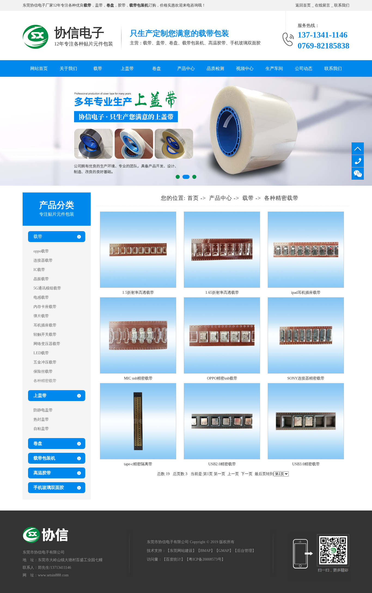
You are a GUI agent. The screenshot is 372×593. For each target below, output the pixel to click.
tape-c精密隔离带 (138, 464)
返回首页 (303, 5)
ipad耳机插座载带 (306, 293)
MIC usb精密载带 (138, 378)
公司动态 (303, 68)
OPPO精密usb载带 (222, 378)
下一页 (246, 474)
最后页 (260, 474)
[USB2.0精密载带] (222, 458)
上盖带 (127, 68)
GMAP (223, 551)
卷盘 (156, 68)
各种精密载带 (281, 198)
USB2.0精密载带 (222, 464)
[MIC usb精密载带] (138, 372)
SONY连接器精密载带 (305, 378)
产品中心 (186, 68)
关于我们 (68, 68)
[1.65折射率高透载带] (222, 287)
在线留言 (322, 5)
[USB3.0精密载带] (306, 458)
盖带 (99, 5)
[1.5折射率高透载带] (138, 287)
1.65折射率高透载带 (222, 293)
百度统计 (173, 559)
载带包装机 (44, 458)
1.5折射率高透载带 (138, 293)
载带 (97, 68)
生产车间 (274, 68)
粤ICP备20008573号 (205, 559)
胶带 (122, 5)
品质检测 (215, 68)
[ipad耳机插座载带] (306, 287)
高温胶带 (42, 472)
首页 (193, 198)
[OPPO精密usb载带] (222, 372)
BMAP (205, 551)
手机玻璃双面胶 (48, 487)
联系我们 (341, 5)
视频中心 (245, 68)
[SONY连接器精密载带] (306, 372)
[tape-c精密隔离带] (138, 458)
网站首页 (39, 68)
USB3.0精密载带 (306, 464)
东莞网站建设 (181, 551)
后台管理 (244, 551)
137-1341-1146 (358, 161)
